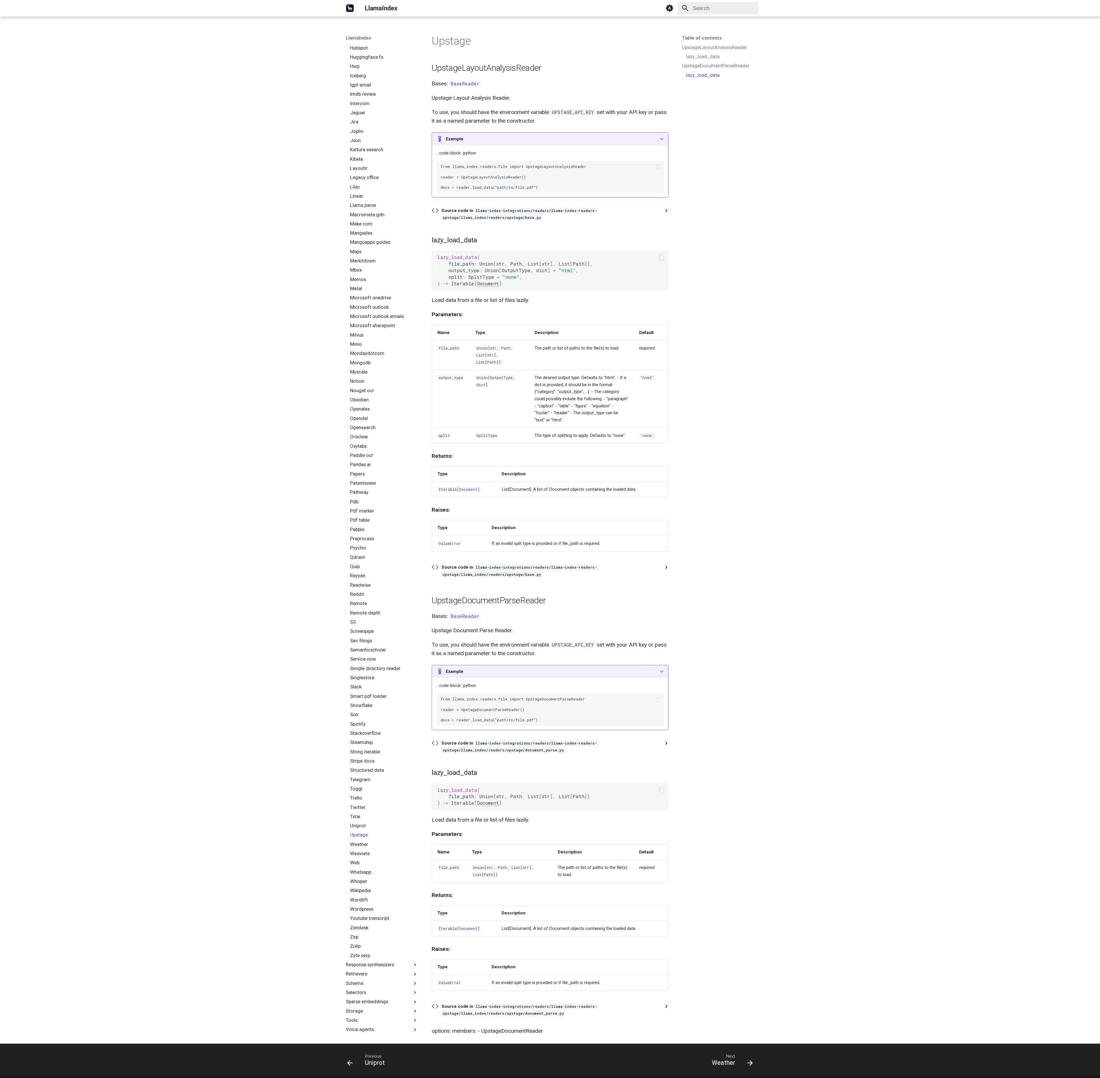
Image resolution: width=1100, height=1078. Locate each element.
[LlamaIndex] (350, 8)
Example (454, 139)
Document (488, 283)
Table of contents (702, 38)
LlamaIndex (358, 38)
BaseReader (465, 83)
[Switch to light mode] (670, 8)
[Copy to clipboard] (658, 167)
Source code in (519, 214)
